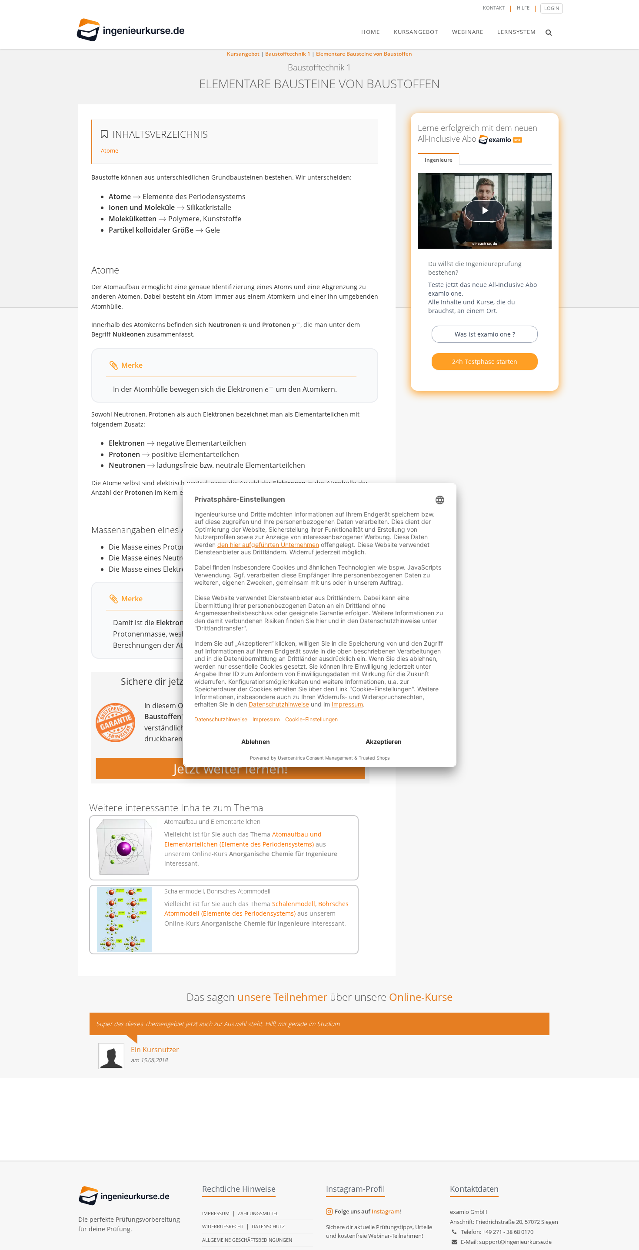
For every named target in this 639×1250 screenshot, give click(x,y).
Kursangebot (243, 53)
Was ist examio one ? (485, 334)
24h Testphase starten (484, 361)
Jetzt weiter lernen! (230, 768)
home (370, 32)
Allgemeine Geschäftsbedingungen (247, 1240)
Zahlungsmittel (258, 1213)
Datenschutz (268, 1226)
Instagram (385, 1211)
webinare (467, 32)
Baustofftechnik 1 (287, 53)
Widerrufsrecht (222, 1226)
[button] (548, 32)
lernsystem (516, 32)
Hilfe (523, 7)
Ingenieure (439, 159)
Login (551, 8)
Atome (109, 150)
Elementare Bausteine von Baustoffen (364, 53)
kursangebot (416, 32)
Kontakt (494, 7)
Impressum (216, 1213)
